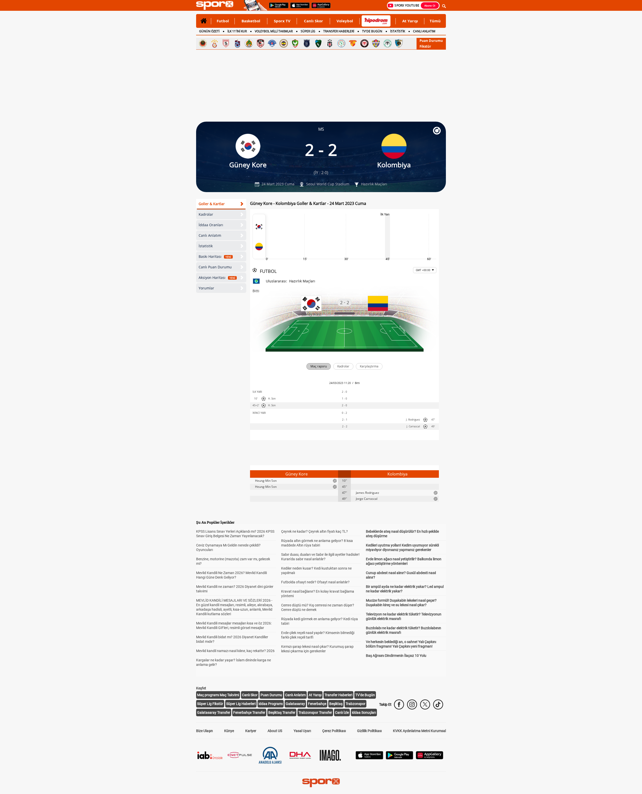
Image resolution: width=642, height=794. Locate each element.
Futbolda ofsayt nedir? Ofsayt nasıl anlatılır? (315, 582)
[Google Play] (399, 758)
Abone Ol (429, 5)
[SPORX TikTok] (438, 704)
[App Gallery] (429, 758)
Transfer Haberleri (338, 695)
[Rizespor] (341, 43)
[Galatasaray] (214, 43)
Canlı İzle (342, 712)
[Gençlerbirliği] (203, 43)
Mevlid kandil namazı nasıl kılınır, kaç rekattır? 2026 (235, 651)
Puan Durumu (431, 40)
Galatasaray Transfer (213, 712)
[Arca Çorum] (364, 43)
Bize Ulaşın (204, 731)
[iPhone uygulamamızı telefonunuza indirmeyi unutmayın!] (298, 8)
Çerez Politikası (334, 731)
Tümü (435, 20)
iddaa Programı (271, 704)
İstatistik (206, 246)
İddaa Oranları (211, 224)
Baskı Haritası (215, 256)
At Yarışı (410, 20)
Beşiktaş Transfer (281, 712)
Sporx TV (282, 20)
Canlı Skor (313, 20)
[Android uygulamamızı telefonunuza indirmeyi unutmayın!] (277, 8)
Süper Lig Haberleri (241, 704)
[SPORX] (321, 783)
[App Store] (369, 758)
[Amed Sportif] (295, 43)
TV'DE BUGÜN (372, 31)
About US (275, 731)
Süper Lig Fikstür (210, 704)
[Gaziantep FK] (260, 43)
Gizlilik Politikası (369, 731)
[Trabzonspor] (237, 43)
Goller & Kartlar (212, 203)
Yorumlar (206, 288)
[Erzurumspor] (399, 43)
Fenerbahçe (317, 704)
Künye (229, 731)
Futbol (223, 20)
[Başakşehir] (306, 43)
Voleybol (345, 20)
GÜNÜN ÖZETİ (209, 31)
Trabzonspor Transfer (315, 712)
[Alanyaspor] (249, 43)
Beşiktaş (336, 704)
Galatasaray (295, 704)
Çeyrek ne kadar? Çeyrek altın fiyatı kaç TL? (314, 531)
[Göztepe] (353, 43)
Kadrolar (206, 214)
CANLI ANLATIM (424, 31)
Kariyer (250, 731)
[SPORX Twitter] (425, 704)
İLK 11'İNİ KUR (237, 31)
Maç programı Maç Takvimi (218, 695)
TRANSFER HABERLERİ (338, 31)
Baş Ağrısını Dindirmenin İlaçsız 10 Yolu (396, 656)
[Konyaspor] (387, 43)
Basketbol (251, 20)
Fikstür (425, 46)
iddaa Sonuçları (364, 712)
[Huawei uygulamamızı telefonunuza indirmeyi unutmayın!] (319, 8)
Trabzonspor (355, 704)
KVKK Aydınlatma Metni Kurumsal (419, 731)
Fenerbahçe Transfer (249, 712)
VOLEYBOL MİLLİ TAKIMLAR (274, 31)
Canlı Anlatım (210, 235)
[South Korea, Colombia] (259, 236)
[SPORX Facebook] (399, 704)
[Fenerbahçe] (283, 43)
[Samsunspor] (226, 43)
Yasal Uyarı (302, 731)
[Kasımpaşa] (272, 43)
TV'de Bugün (365, 695)
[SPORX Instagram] (412, 704)
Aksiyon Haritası (217, 277)
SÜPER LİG (308, 31)
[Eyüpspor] (376, 43)
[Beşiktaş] (330, 43)
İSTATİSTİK (397, 31)
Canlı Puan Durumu (215, 267)
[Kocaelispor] (318, 43)
